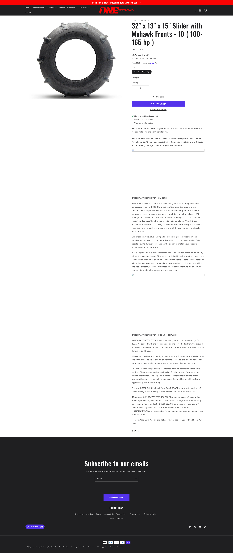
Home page (79, 514)
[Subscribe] (135, 478)
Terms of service (88, 547)
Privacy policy (76, 547)
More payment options (158, 109)
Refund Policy (122, 514)
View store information (143, 123)
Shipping (135, 58)
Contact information (117, 547)
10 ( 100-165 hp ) (141, 72)
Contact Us (109, 514)
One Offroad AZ (36, 547)
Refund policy (63, 547)
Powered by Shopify (50, 547)
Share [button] (136, 431)
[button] (39, 7)
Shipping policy (102, 547)
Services (90, 514)
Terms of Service (116, 518)
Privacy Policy (135, 514)
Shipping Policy (150, 514)
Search (99, 514)
